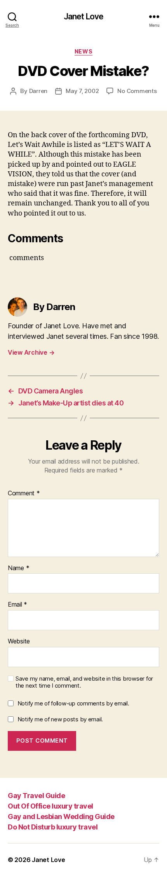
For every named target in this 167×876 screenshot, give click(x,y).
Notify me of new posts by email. (60, 719)
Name (18, 568)
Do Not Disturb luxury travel (52, 827)
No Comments (137, 91)
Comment (24, 493)
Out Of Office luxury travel (50, 806)
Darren (38, 91)
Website (19, 641)
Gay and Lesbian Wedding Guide (61, 816)
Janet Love (83, 16)
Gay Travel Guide (36, 796)
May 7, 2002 (82, 91)
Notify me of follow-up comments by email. (73, 703)
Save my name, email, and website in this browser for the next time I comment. (84, 682)
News (83, 51)
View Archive (31, 352)
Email (17, 604)
